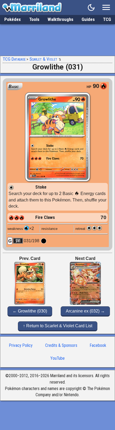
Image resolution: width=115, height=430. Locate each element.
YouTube (57, 358)
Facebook (98, 345)
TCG (107, 19)
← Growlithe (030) (30, 311)
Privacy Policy (21, 345)
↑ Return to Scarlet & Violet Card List (57, 326)
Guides (88, 19)
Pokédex (12, 19)
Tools (34, 19)
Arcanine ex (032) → (85, 311)
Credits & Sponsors (61, 345)
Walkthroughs (60, 19)
